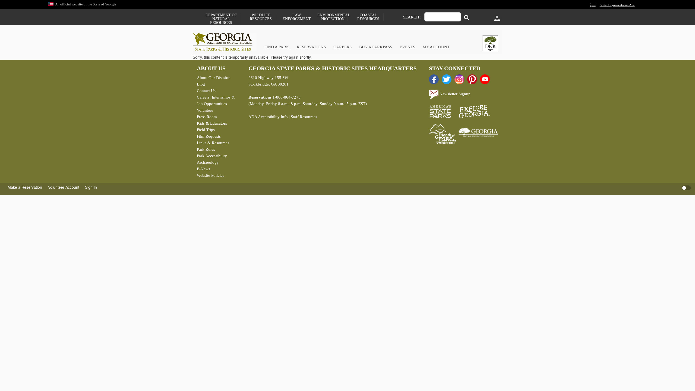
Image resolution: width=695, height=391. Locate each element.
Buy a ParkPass (375, 47)
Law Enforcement (297, 17)
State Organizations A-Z (617, 5)
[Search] (466, 17)
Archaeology (208, 162)
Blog (201, 84)
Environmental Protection (332, 17)
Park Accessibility (212, 156)
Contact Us (206, 91)
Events (407, 47)
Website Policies (210, 175)
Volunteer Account (63, 187)
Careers (342, 47)
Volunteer (205, 110)
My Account (436, 47)
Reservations (311, 47)
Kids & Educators (212, 123)
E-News (203, 169)
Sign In (91, 187)
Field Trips (206, 130)
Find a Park (276, 47)
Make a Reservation (25, 187)
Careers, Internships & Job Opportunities (216, 100)
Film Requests (209, 136)
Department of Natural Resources (221, 19)
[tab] (490, 43)
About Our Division (213, 77)
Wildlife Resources (261, 17)
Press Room (207, 117)
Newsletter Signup (454, 94)
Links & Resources (213, 143)
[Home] (225, 42)
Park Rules (206, 149)
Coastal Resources (368, 17)
